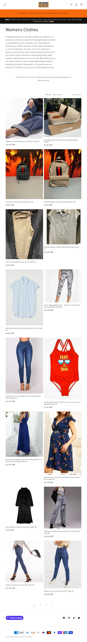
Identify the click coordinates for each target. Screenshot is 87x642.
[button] (4, 4)
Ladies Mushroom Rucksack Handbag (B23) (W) (59, 202)
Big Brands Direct (15, 637)
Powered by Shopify (27, 637)
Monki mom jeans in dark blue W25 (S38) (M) (59, 591)
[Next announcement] (82, 13)
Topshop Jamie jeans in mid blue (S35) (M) (20, 585)
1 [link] (34, 604)
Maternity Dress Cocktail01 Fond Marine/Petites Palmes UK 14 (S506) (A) (62, 478)
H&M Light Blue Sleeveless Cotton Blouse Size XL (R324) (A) (24, 329)
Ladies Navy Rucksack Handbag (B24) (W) (19, 202)
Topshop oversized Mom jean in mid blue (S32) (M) (22, 141)
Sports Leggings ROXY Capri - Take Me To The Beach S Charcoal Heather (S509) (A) (62, 306)
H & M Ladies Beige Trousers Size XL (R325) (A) (21, 262)
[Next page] (52, 604)
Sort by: (48, 94)
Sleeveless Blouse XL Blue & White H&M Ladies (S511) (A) (61, 248)
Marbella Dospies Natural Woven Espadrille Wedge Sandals (60, 141)
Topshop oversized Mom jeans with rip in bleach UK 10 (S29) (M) (62, 532)
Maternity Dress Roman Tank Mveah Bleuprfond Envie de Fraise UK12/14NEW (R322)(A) (23, 460)
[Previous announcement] (4, 13)
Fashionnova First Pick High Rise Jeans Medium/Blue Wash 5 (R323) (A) (23, 397)
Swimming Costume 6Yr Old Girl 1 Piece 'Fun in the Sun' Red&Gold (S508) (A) (62, 403)
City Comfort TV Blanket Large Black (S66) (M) (21, 527)
